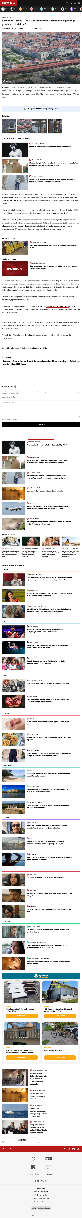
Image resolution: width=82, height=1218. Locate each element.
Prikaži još (21, 1140)
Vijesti (6, 8)
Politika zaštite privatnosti (41, 1198)
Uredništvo (41, 1188)
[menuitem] (75, 3)
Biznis (66, 8)
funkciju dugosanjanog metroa (57, 306)
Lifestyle (36, 8)
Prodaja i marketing (41, 1191)
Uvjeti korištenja (41, 1195)
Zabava (76, 8)
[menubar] (75, 3)
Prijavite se (41, 424)
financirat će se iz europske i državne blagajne (20, 226)
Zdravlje (57, 8)
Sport (15, 8)
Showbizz (25, 8)
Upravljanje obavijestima (42, 1208)
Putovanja (46, 8)
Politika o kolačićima (41, 1202)
